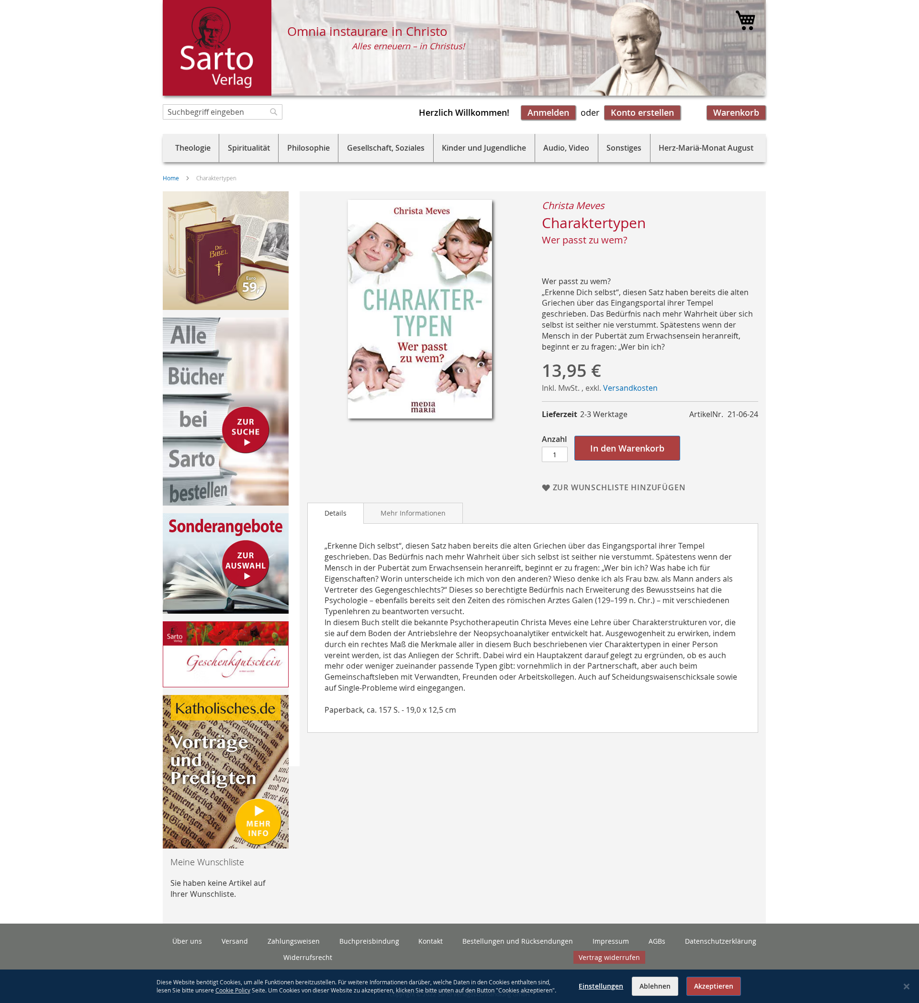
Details (336, 513)
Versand (235, 941)
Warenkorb (736, 112)
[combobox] (222, 112)
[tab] (335, 513)
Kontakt (430, 941)
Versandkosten (630, 388)
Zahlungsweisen (294, 941)
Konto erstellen (642, 112)
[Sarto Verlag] (217, 48)
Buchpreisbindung (369, 941)
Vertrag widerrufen (609, 957)
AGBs (657, 941)
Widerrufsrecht (307, 957)
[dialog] (459, 986)
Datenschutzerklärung (720, 941)
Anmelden (548, 112)
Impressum (611, 941)
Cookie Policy (232, 990)
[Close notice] (906, 986)
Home (171, 178)
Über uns (187, 941)
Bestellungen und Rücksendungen (517, 941)
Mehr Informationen (413, 513)
